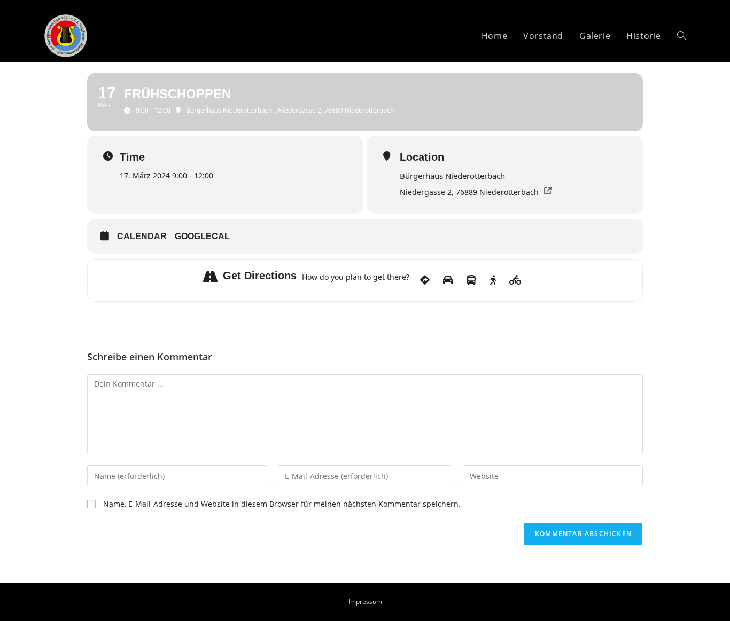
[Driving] (448, 280)
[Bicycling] (515, 280)
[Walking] (493, 280)
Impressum (365, 601)
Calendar (142, 236)
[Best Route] (425, 280)
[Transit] (471, 280)
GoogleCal (202, 236)
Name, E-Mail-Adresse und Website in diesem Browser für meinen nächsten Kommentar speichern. (282, 504)
